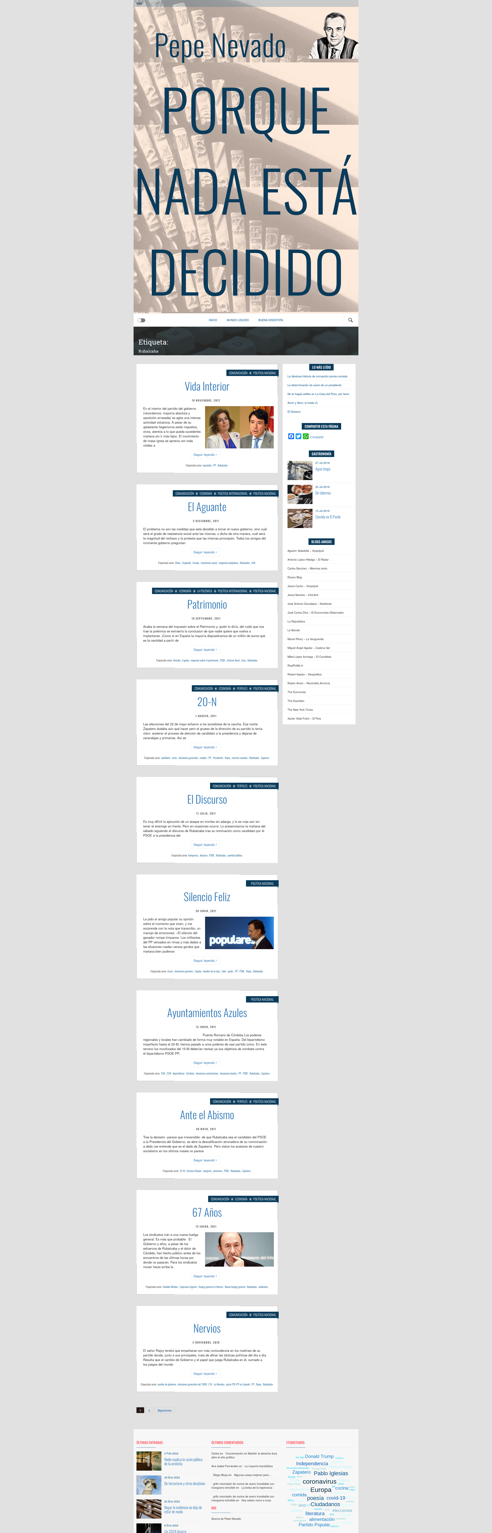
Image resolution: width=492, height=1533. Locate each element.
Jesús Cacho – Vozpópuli (303, 586)
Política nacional (264, 372)
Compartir (317, 437)
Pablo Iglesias (331, 1473)
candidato (165, 758)
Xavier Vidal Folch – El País (304, 718)
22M (169, 1073)
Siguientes (165, 1410)
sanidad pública (235, 855)
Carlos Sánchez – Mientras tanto (307, 568)
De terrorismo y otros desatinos (184, 1483)
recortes (341, 1518)
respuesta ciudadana (228, 563)
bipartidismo (178, 1073)
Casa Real (294, 1483)
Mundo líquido (238, 320)
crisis (174, 758)
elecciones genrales (184, 971)
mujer (352, 1489)
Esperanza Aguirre (188, 1287)
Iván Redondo (298, 1514)
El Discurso (207, 799)
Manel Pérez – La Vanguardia (306, 639)
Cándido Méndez (170, 1287)
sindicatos (263, 1287)
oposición (207, 465)
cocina (341, 1488)
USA (253, 563)
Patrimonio (207, 604)
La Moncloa (219, 1384)
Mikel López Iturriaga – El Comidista (309, 657)
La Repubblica (296, 621)
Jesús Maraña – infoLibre (303, 595)
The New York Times (300, 710)
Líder (224, 971)
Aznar (170, 971)
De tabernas (323, 493)
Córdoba (190, 1073)
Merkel (350, 1497)
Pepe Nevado (220, 44)
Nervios (207, 1328)
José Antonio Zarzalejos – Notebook (310, 604)
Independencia (312, 1463)
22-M (182, 1171)
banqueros (193, 855)
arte (299, 1476)
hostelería (341, 1493)
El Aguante (207, 506)
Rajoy (227, 758)
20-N (207, 701)
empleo (203, 758)
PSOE (222, 660)
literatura (315, 1513)
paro (351, 1474)
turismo (347, 1505)
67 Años (207, 1212)
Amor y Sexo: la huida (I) (303, 403)
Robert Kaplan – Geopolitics (305, 674)
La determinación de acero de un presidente (315, 385)
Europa (196, 563)
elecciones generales (188, 758)
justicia (299, 1500)
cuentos (318, 1509)
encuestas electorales (298, 1468)
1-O (308, 1505)
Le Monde (294, 630)
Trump (316, 1468)
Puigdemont (336, 1462)
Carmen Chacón (194, 1171)
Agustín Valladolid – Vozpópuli (306, 551)
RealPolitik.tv (295, 665)
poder (230, 971)
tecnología (344, 1522)
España (185, 660)
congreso (207, 1171)
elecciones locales (228, 1073)
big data (300, 1457)
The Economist (297, 692)
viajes (351, 1486)
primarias (217, 1171)
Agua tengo (322, 469)
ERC (332, 1514)
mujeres (334, 1526)
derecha (177, 660)
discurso (204, 855)
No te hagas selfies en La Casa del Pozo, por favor (318, 394)
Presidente (218, 758)
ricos (243, 660)
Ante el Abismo (207, 1114)
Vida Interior (207, 386)
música (350, 1501)
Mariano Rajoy (341, 1467)
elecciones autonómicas (207, 1073)
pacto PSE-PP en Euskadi (238, 1384)
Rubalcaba (223, 465)
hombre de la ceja (211, 971)
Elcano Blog (295, 577)
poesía (315, 1498)
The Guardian (296, 701)
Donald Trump (319, 1456)
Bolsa (291, 1500)
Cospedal (186, 563)
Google (292, 1477)
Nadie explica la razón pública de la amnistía (183, 1461)
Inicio (213, 320)
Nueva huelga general (235, 1287)
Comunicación (238, 372)
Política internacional (233, 493)
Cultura (343, 1480)
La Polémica (204, 590)
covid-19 (336, 1498)
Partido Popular (314, 1524)
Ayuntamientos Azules (207, 1012)
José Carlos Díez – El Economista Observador (316, 612)
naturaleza (299, 1520)
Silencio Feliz (207, 896)
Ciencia (339, 1458)
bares (299, 1517)
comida (299, 1494)
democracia (299, 1489)
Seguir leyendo (204, 454)
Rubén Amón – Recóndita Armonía (309, 683)
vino (302, 1505)
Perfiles (242, 688)
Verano (297, 1511)
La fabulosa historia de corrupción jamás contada (317, 376)
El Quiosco (294, 411)
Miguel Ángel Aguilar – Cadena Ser (309, 648)
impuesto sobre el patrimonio (204, 660)
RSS (139, 3)
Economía (206, 493)
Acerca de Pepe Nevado (226, 1519)
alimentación (322, 1519)
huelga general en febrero (211, 1287)
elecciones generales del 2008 (192, 1384)
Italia (294, 1504)
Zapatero (265, 758)
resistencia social (209, 563)
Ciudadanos (325, 1504)
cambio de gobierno (167, 1384)
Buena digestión (270, 320)
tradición (349, 1484)
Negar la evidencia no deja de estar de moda (183, 1509)
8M (333, 1486)
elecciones (342, 1510)
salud (341, 1484)
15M (163, 1073)
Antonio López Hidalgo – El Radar (308, 559)
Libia (294, 1507)
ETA (210, 1384)
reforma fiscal (233, 660)
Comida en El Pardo (328, 517)
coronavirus (320, 1481)
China (177, 563)
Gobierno (345, 1515)
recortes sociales (240, 758)
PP (214, 465)
